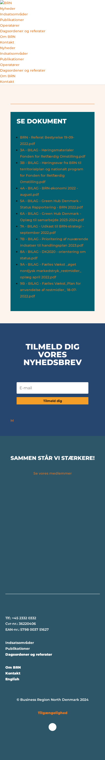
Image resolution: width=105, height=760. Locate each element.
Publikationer (12, 20)
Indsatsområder (14, 14)
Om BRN (7, 36)
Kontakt (7, 42)
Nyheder (7, 8)
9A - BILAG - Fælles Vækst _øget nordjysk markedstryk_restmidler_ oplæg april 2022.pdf (50, 270)
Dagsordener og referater (22, 31)
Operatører (10, 25)
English (12, 679)
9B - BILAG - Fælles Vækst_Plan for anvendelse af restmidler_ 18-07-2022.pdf (50, 289)
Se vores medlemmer (52, 473)
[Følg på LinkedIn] (52, 727)
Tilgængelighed (52, 713)
